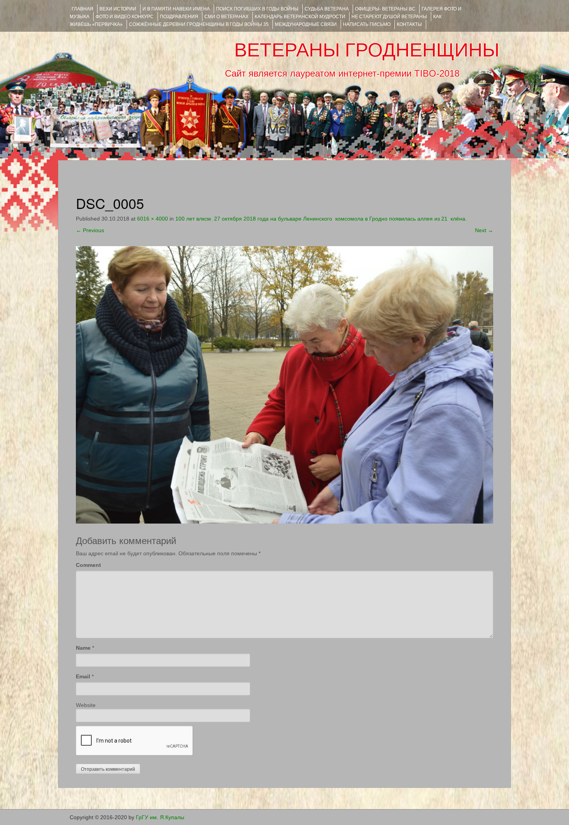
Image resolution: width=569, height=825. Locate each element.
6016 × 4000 (152, 219)
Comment (88, 565)
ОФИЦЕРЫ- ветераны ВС (385, 9)
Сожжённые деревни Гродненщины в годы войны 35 (199, 24)
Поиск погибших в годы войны (257, 9)
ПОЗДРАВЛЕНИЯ (179, 16)
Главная (82, 9)
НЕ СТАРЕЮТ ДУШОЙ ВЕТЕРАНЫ (389, 16)
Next (484, 230)
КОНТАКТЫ (409, 24)
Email (83, 676)
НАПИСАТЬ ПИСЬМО (367, 24)
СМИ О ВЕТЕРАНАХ (226, 16)
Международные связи (306, 24)
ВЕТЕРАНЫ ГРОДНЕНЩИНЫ (366, 50)
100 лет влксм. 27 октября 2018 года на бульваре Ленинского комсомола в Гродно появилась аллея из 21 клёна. (321, 219)
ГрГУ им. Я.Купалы (160, 817)
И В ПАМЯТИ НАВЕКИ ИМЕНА (176, 9)
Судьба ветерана (327, 9)
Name (83, 648)
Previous (90, 230)
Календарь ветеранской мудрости (300, 16)
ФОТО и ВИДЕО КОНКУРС (125, 16)
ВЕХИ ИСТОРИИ (117, 9)
